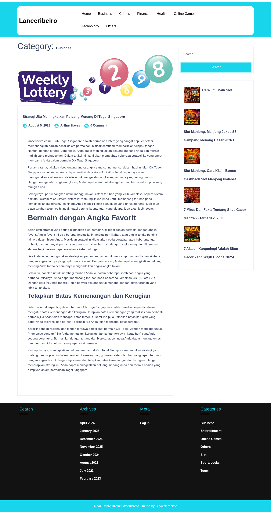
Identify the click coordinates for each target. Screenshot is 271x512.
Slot (203, 454)
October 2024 (90, 454)
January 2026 (89, 431)
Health (162, 13)
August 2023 (89, 462)
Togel (204, 470)
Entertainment (210, 431)
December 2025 (91, 439)
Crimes (124, 13)
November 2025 (91, 446)
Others (111, 26)
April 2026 (87, 423)
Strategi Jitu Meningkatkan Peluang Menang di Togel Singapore (74, 116)
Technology (90, 26)
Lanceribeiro (38, 20)
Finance (143, 13)
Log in (144, 423)
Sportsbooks (210, 462)
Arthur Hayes (70, 125)
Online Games (184, 13)
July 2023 (87, 470)
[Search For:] (216, 56)
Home (86, 13)
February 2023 (90, 478)
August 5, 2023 (39, 125)
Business (105, 13)
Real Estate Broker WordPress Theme (122, 506)
